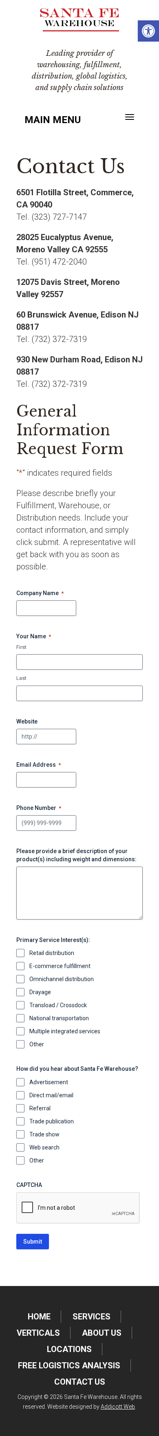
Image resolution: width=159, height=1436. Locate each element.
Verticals (38, 1333)
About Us (101, 1333)
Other (36, 1044)
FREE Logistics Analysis (69, 1365)
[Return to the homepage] (79, 19)
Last (21, 678)
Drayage (40, 992)
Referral (40, 1108)
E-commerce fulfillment (60, 966)
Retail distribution (51, 953)
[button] (148, 31)
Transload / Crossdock (58, 1005)
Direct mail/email (51, 1095)
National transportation (59, 1018)
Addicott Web (118, 1406)
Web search (44, 1147)
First (21, 647)
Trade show (44, 1134)
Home (39, 1316)
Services (91, 1316)
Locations (69, 1349)
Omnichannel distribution (61, 979)
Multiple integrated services (64, 1031)
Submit (32, 1241)
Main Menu (52, 120)
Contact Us (79, 1382)
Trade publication (51, 1121)
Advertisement (48, 1082)
